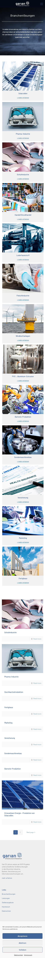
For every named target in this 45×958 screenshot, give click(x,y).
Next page (30, 832)
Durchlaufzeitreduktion (13, 692)
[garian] (22, 4)
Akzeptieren (22, 936)
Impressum (28, 955)
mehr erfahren (7, 878)
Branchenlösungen (8, 894)
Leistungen (6, 898)
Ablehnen (22, 943)
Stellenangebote (8, 903)
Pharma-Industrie (11, 677)
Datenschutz (18, 955)
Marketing (8, 723)
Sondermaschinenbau (13, 753)
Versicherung (9, 738)
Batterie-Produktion (12, 769)
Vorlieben (22, 950)
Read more (37, 639)
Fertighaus (8, 707)
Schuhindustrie (10, 632)
